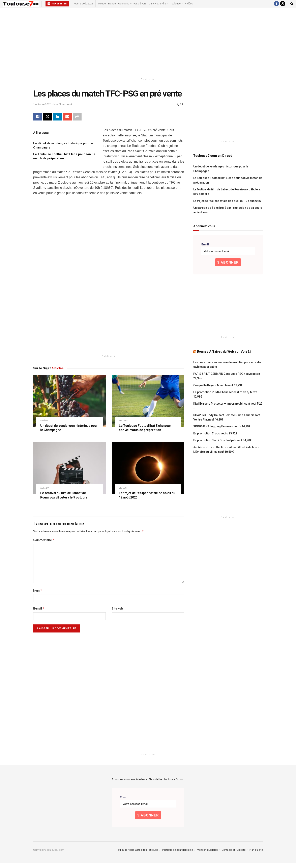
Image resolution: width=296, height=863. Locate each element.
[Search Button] (291, 3)
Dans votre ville (157, 3)
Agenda (44, 488)
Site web (117, 608)
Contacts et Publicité (233, 849)
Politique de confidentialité (177, 849)
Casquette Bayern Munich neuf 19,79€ (217, 385)
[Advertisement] (148, 42)
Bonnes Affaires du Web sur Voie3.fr (225, 351)
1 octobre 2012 (42, 104)
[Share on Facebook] (37, 116)
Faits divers (140, 3)
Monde (102, 3)
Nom (37, 590)
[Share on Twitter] (47, 116)
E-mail (39, 608)
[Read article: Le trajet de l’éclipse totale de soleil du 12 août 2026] (148, 468)
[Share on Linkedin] (57, 116)
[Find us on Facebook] (276, 3)
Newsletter (59, 3)
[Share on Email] (67, 116)
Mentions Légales (207, 849)
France (112, 3)
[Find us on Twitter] (282, 3)
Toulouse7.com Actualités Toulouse (137, 849)
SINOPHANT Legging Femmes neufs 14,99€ (221, 426)
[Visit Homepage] (21, 4)
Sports (123, 421)
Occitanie (123, 3)
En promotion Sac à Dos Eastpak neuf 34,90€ (222, 440)
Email (205, 244)
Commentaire (43, 540)
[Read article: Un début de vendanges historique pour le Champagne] (69, 401)
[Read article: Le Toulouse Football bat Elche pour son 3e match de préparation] (148, 401)
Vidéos (189, 3)
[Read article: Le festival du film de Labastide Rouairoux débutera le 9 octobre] (69, 468)
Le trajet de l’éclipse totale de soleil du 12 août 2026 (227, 201)
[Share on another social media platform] (77, 116)
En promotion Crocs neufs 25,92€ (215, 433)
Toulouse (175, 3)
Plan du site (256, 849)
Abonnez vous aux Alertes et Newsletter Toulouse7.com (147, 779)
